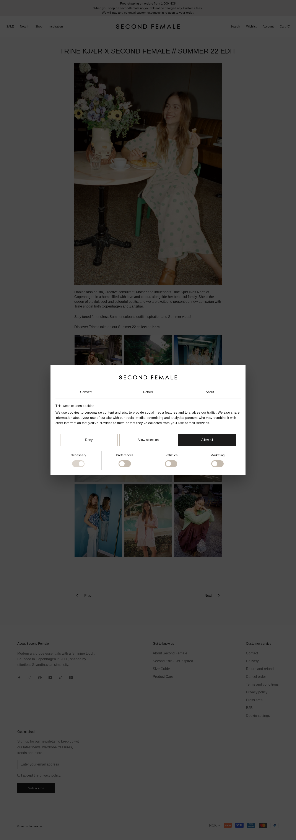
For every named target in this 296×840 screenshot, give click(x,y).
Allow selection (148, 440)
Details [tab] (148, 392)
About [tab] (210, 392)
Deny (89, 440)
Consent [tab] (86, 392)
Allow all (207, 440)
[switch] (125, 463)
